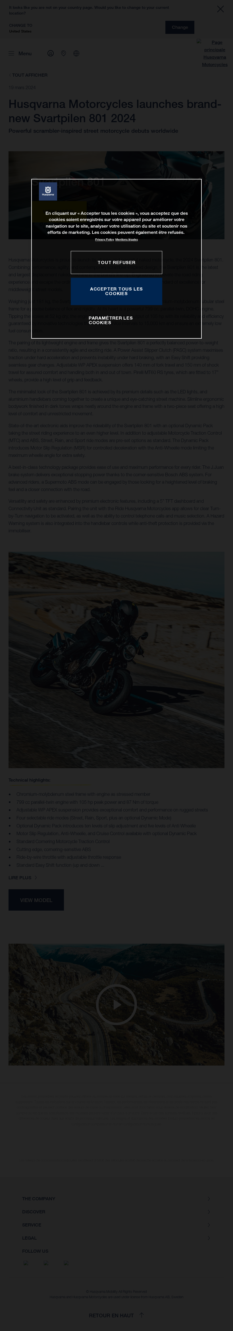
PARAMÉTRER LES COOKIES (111, 320)
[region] (116, 259)
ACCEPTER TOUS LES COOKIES (116, 291)
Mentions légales (126, 239)
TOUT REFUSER (116, 262)
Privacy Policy (104, 239)
